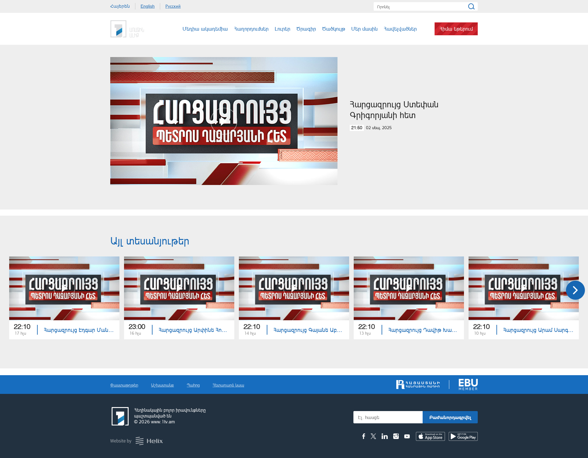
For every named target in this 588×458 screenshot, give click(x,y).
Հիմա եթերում (456, 28)
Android (463, 436)
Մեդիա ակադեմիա (205, 28)
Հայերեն (120, 6)
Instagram (396, 436)
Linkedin (385, 436)
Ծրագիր (306, 28)
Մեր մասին (364, 28)
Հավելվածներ (400, 28)
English (148, 6)
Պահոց (193, 384)
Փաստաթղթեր (124, 384)
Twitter (373, 436)
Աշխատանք (162, 384)
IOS (430, 436)
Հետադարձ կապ (228, 384)
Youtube (407, 436)
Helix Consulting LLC (136, 441)
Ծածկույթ (333, 28)
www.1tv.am (163, 422)
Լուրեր (282, 28)
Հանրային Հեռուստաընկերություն (133, 28)
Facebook (363, 436)
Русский (173, 6)
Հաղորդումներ (251, 28)
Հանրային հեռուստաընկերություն (119, 416)
